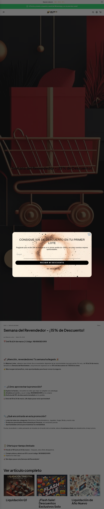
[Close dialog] (89, 234)
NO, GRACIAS (52, 269)
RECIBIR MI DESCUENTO (52, 263)
